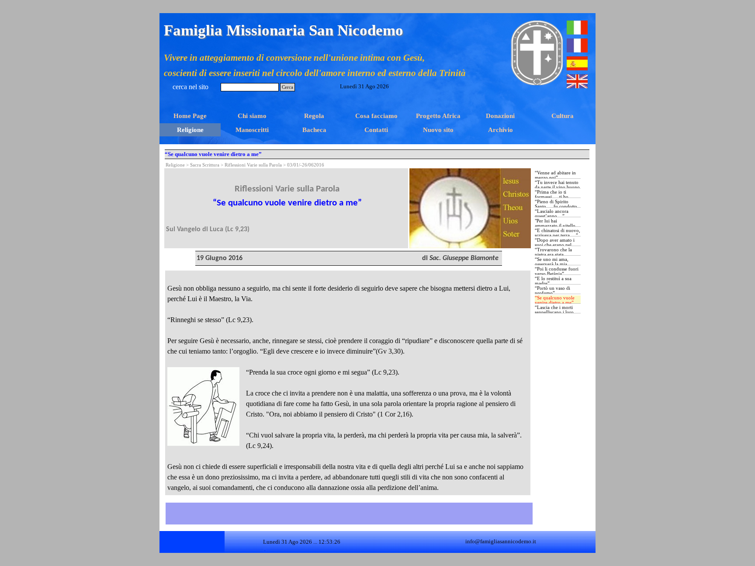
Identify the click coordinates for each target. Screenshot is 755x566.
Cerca (287, 87)
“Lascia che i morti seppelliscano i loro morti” (554, 312)
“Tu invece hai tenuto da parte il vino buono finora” (557, 187)
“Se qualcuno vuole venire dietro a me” (555, 300)
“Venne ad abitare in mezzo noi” (555, 175)
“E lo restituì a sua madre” (553, 281)
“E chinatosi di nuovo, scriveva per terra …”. (557, 233)
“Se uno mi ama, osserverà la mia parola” (551, 264)
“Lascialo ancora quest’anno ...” (551, 214)
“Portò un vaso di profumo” (552, 290)
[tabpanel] (287, 201)
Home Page (190, 115)
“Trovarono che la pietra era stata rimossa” (553, 254)
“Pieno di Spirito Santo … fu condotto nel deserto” (556, 206)
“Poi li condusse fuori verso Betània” (556, 271)
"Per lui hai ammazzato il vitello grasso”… (555, 226)
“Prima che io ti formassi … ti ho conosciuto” (551, 197)
